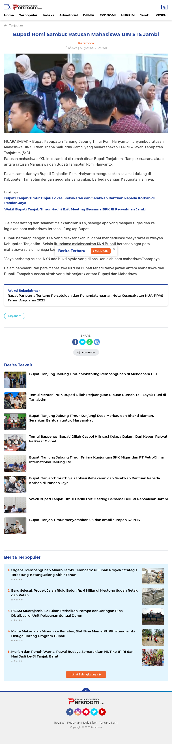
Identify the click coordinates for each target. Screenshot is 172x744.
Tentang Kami (108, 722)
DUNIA (88, 15)
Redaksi (59, 722)
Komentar (88, 352)
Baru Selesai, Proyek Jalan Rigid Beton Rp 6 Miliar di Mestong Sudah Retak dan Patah (74, 592)
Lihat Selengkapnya (85, 674)
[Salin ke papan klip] (97, 342)
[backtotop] (86, 692)
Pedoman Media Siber (82, 722)
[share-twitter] (82, 342)
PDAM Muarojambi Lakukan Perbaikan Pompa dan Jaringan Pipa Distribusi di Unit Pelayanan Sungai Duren (67, 613)
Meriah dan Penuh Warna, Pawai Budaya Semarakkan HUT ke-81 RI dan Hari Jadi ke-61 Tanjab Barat (72, 653)
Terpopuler (28, 15)
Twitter (96, 718)
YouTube (105, 718)
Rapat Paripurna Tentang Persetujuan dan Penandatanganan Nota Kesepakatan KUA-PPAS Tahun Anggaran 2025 (85, 297)
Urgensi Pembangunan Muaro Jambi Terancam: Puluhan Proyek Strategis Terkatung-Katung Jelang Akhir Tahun (74, 572)
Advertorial (68, 15)
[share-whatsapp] (89, 342)
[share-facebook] (75, 342)
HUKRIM (128, 15)
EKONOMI (108, 15)
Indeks (48, 15)
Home (9, 15)
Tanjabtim (15, 316)
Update (102, 251)
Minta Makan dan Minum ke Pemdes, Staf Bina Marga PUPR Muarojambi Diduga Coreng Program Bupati (73, 633)
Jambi (145, 15)
